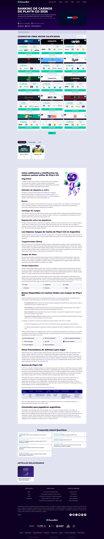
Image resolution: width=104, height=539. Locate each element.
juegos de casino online (36, 234)
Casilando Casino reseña (52, 73)
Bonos (66, 1)
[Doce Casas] (51, 526)
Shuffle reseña (52, 92)
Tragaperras (29, 498)
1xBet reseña (29, 55)
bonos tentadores (59, 298)
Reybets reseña (75, 73)
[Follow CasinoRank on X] (76, 515)
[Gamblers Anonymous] (68, 526)
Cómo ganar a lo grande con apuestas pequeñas (50, 496)
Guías (78, 1)
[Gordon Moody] (60, 526)
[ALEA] (41, 526)
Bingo (29, 492)
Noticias (84, 1)
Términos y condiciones (33, 537)
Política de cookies (54, 537)
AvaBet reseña (29, 92)
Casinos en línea (52, 1)
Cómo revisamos (73, 496)
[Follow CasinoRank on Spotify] (82, 515)
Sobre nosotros (73, 492)
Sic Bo (29, 496)
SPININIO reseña (75, 92)
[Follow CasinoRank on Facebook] (70, 515)
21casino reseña (29, 111)
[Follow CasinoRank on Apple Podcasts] (85, 515)
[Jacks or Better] (24, 152)
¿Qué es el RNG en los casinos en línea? (50, 498)
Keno (29, 494)
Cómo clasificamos (73, 498)
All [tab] (40, 142)
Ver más (51, 133)
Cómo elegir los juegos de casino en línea (50, 494)
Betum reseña (52, 111)
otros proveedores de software (50, 359)
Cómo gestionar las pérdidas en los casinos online (50, 500)
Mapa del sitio (72, 537)
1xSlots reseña (52, 55)
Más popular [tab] (22, 142)
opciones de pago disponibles (48, 194)
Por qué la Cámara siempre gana (50, 492)
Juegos (60, 1)
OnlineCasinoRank (64, 413)
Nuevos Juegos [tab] (32, 142)
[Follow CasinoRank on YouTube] (79, 515)
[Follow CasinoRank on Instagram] (73, 515)
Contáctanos (73, 494)
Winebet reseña (29, 73)
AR (19, 514)
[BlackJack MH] (38, 152)
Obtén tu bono (29, 71)
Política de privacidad (73, 500)
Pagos (72, 1)
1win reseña (75, 55)
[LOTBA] (32, 526)
